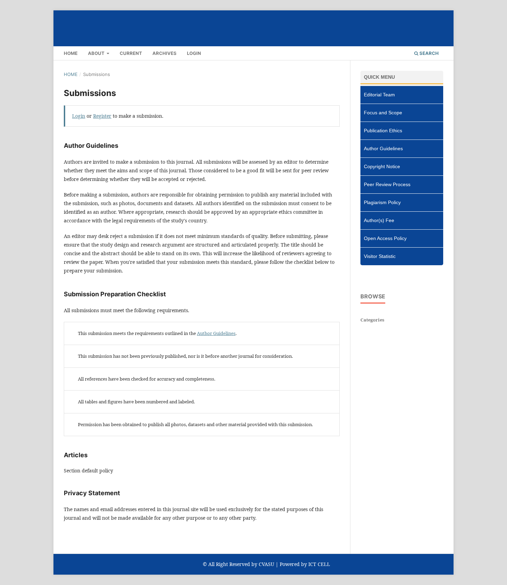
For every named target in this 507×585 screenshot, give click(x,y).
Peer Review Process (387, 184)
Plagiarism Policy (382, 202)
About (97, 53)
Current (131, 53)
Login (194, 53)
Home (71, 53)
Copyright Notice (382, 166)
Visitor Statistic (380, 256)
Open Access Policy (385, 238)
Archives (164, 53)
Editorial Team (379, 94)
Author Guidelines (216, 333)
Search (428, 53)
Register (102, 116)
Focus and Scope (383, 112)
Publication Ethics (383, 130)
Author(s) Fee (379, 220)
